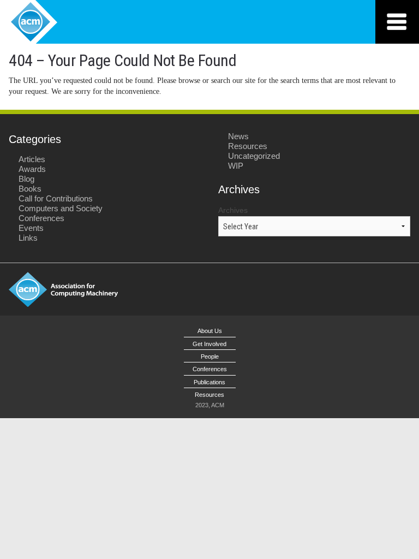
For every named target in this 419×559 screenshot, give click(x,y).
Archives (233, 210)
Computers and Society (61, 208)
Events (31, 228)
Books (30, 188)
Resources (247, 146)
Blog (26, 178)
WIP (235, 165)
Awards (32, 169)
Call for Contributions (56, 198)
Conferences (41, 218)
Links (28, 237)
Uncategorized (254, 155)
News (238, 136)
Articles (32, 159)
